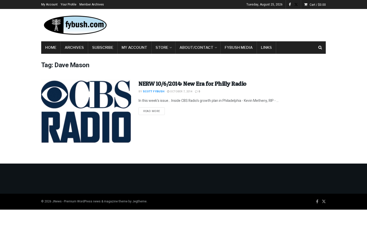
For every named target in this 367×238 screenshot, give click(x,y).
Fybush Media (239, 47)
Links (266, 47)
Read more (154, 111)
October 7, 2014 (180, 91)
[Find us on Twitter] (296, 4)
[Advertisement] (235, 24)
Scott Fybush (153, 91)
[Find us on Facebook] (290, 4)
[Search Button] (320, 47)
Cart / (318, 4)
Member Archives (91, 4)
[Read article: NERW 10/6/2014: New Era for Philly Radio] (86, 111)
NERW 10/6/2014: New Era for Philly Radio (192, 83)
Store (162, 47)
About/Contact (196, 47)
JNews (57, 201)
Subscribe (102, 47)
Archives (74, 47)
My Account (49, 4)
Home (50, 47)
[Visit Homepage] (75, 25)
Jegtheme (139, 201)
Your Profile (68, 4)
